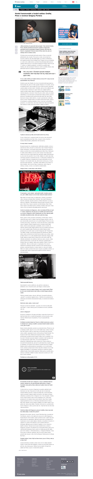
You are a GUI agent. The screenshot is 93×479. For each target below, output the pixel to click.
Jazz (16, 9)
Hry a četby (61, 30)
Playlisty (40, 9)
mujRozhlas (61, 27)
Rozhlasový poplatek (50, 469)
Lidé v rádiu (48, 464)
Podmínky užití (69, 473)
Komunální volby (20, 462)
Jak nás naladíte (49, 461)
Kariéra (47, 465)
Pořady (27, 9)
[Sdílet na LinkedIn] (16, 53)
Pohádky (61, 32)
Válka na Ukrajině (20, 461)
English (74, 473)
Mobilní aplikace (35, 465)
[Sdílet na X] (16, 50)
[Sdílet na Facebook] (16, 47)
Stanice (18, 464)
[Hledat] (76, 2)
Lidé (44, 9)
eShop (18, 465)
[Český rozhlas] (19, 2)
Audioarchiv (64, 6)
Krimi (66, 30)
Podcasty (34, 464)
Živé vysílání (61, 34)
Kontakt (48, 467)
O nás (47, 9)
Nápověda (48, 462)
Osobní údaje (63, 473)
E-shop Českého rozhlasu (65, 48)
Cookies (58, 473)
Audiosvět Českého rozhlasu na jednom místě (66, 39)
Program (64, 5)
